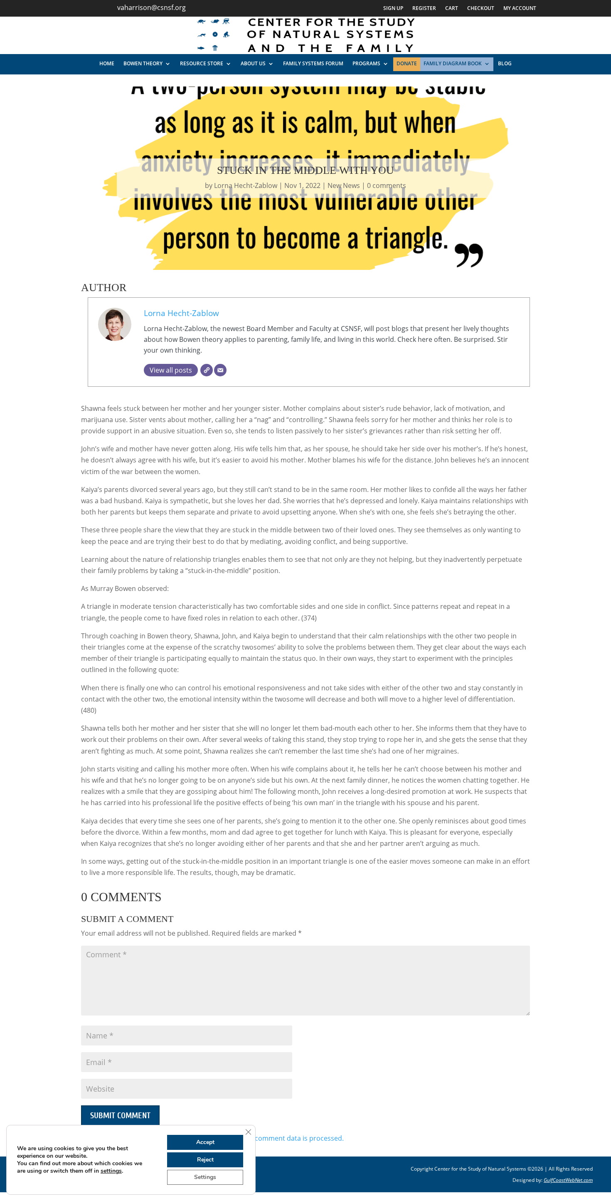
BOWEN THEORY (143, 63)
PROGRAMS (366, 63)
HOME (106, 63)
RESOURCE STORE (201, 63)
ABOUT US (253, 63)
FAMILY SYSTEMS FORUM (313, 63)
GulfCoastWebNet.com (568, 1180)
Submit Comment (120, 1115)
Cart (451, 8)
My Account (519, 8)
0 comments (386, 185)
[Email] (220, 370)
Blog (505, 63)
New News (344, 185)
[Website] (206, 370)
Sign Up (393, 8)
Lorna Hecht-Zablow (245, 185)
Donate (407, 63)
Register (424, 8)
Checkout (480, 8)
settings (111, 1171)
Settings (205, 1177)
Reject (205, 1160)
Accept (205, 1142)
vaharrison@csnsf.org (151, 7)
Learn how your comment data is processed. (274, 1138)
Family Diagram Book (453, 63)
